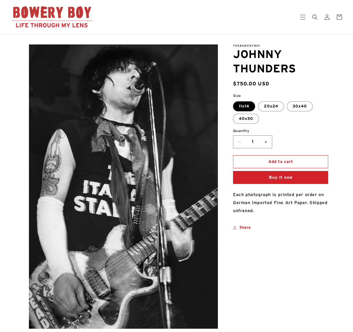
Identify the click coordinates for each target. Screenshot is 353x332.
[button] (303, 17)
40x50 (246, 119)
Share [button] (245, 228)
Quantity (241, 131)
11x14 (244, 106)
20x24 (271, 106)
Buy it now (281, 177)
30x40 (300, 106)
